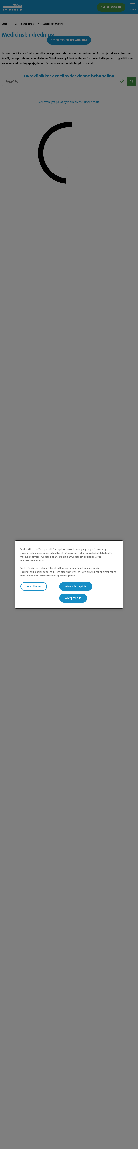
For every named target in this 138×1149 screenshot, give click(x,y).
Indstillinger (33, 586)
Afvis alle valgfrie (75, 586)
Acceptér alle (73, 598)
